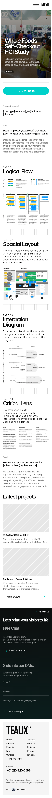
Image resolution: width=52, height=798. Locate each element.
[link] (26, 525)
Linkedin (30, 755)
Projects (10, 747)
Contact (10, 755)
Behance (31, 743)
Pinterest (31, 747)
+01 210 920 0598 (18, 770)
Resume (10, 743)
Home (9, 739)
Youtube (31, 739)
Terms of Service (14, 759)
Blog (8, 751)
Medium (30, 751)
